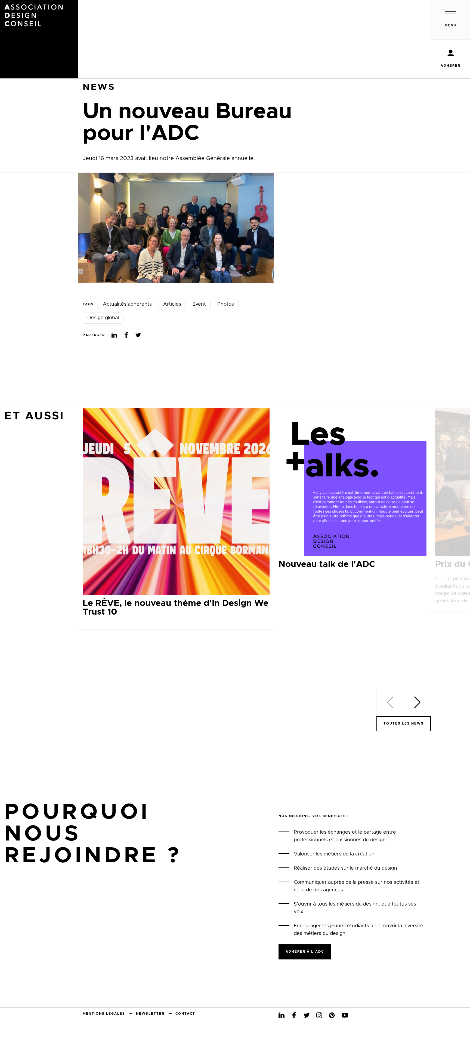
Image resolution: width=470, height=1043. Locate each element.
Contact (185, 1013)
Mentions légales (104, 1013)
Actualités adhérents (127, 304)
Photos (225, 304)
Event (199, 304)
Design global (103, 317)
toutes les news (404, 723)
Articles (172, 304)
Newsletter (150, 1013)
